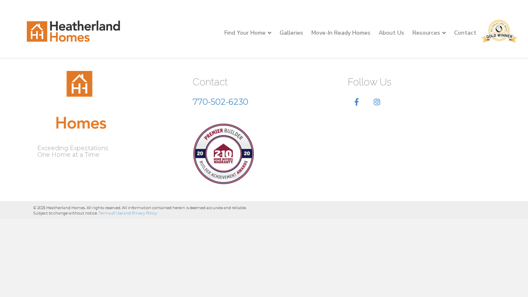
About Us (391, 33)
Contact (465, 33)
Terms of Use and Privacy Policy (128, 213)
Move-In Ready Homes (340, 33)
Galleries (291, 33)
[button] (356, 102)
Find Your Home (245, 33)
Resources (426, 33)
